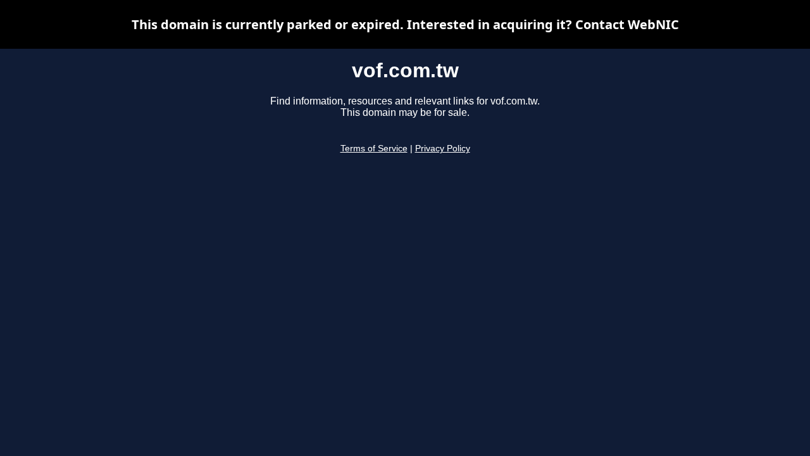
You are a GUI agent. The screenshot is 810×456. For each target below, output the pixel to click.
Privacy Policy (442, 148)
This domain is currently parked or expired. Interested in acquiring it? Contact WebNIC (405, 24)
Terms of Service (374, 148)
